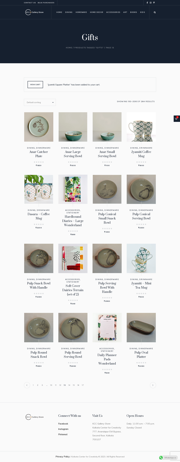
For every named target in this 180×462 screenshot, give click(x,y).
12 (60, 385)
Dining (31, 148)
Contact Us (30, 3)
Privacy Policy (63, 456)
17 (83, 385)
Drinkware (145, 148)
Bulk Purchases (46, 3)
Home (69, 47)
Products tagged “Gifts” (89, 47)
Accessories (72, 210)
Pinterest (63, 434)
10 (51, 385)
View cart (35, 85)
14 (69, 385)
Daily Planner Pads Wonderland (107, 359)
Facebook (63, 423)
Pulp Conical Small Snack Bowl (107, 218)
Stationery (73, 213)
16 (78, 385)
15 (74, 385)
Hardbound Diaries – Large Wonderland (73, 221)
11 (56, 385)
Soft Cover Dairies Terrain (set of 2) (72, 290)
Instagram (63, 429)
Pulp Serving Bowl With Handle (107, 288)
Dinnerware (43, 148)
